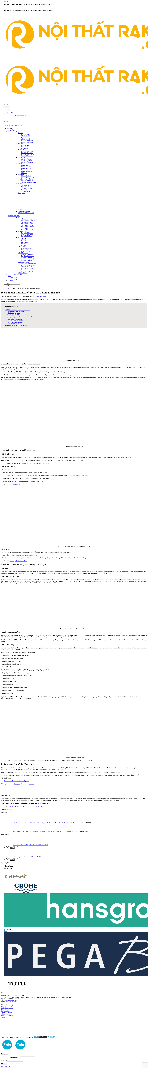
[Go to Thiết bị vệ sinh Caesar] (16, 882)
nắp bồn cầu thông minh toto (16, 655)
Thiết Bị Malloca (22, 273)
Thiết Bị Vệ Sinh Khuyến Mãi (26, 213)
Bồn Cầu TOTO (25, 136)
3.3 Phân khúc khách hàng (15, 320)
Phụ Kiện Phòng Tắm (24, 211)
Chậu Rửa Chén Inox (27, 271)
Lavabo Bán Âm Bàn (27, 171)
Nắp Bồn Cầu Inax (26, 159)
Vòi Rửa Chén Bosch (27, 230)
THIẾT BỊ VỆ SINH (13, 131)
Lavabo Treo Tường (26, 166)
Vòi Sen (20, 183)
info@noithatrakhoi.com (11, 1000)
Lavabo (20, 163)
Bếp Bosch (24, 245)
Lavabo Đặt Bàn (25, 165)
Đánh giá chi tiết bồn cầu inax (18, 561)
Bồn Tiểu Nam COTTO (27, 154)
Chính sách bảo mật (6, 1014)
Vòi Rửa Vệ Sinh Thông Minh (26, 179)
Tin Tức (9, 288)
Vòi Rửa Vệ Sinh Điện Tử (28, 182)
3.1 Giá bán (11, 317)
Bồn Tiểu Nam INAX (27, 151)
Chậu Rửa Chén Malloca (28, 265)
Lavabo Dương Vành (27, 168)
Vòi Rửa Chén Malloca (27, 226)
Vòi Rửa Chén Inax (26, 222)
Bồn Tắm (20, 143)
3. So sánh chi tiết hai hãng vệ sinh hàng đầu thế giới (19, 316)
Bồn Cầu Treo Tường (27, 142)
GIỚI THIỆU (11, 130)
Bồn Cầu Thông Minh (27, 140)
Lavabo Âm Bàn (25, 170)
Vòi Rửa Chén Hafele (27, 228)
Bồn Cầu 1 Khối (25, 137)
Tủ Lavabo (24, 173)
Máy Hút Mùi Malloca (27, 233)
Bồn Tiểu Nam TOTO (27, 153)
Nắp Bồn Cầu (21, 157)
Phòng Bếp (14, 279)
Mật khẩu (4, 1060)
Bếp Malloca (24, 242)
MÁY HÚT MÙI (22, 231)
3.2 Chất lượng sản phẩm (15, 319)
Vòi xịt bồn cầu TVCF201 (18, 463)
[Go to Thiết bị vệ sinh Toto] (17, 990)
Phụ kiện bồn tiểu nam (27, 156)
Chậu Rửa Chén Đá (26, 269)
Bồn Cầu (20, 133)
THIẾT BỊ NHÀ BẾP (14, 216)
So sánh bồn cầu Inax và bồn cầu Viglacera (16, 781)
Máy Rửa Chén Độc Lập (28, 260)
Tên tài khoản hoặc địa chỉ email (10, 1057)
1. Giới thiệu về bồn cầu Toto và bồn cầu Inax (17, 310)
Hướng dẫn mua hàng (7, 1009)
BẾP (19, 237)
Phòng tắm (17, 784)
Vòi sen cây (24, 190)
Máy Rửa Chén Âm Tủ (27, 259)
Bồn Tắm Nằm (25, 145)
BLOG (9, 276)
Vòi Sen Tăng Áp (26, 185)
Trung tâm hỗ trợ (5, 1011)
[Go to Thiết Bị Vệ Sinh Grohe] (26, 892)
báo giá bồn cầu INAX (67, 573)
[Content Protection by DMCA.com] (40, 1037)
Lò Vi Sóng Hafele (26, 250)
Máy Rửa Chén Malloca (27, 254)
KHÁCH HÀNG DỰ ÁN (15, 274)
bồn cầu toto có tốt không (17, 484)
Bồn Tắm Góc (25, 146)
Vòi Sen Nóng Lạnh (26, 188)
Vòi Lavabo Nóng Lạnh (27, 177)
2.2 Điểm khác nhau (13, 314)
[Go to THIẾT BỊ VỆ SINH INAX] (8, 931)
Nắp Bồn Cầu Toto (26, 160)
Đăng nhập (4, 1063)
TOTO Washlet (92, 367)
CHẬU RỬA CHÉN (23, 262)
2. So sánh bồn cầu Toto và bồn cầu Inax (16, 311)
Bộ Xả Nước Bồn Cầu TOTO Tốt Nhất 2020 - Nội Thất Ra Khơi (27, 806)
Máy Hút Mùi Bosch (26, 236)
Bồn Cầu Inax (25, 134)
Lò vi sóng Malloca (26, 248)
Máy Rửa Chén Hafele (27, 256)
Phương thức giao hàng (7, 1008)
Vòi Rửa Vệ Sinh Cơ (27, 180)
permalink (31, 784)
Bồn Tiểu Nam (22, 150)
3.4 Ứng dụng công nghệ (15, 322)
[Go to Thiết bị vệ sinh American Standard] (8, 868)
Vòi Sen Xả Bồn (25, 191)
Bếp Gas (23, 240)
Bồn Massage (25, 148)
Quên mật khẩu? (5, 1067)
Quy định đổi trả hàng (7, 1015)
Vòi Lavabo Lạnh (26, 176)
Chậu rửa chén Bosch (27, 268)
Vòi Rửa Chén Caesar (27, 223)
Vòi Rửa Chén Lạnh (26, 219)
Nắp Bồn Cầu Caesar (27, 162)
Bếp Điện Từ (24, 239)
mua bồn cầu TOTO (58, 768)
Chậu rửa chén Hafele (27, 266)
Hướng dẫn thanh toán (7, 1006)
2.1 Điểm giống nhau (14, 313)
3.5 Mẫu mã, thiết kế (14, 323)
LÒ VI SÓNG (22, 246)
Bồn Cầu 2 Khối (25, 139)
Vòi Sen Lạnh (25, 186)
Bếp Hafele (24, 243)
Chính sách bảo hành (6, 1012)
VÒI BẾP (20, 217)
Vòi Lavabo (21, 174)
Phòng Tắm (14, 277)
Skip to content (5, 1)
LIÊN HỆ (10, 280)
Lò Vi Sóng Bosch (26, 251)
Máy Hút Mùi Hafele (27, 234)
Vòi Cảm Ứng (22, 210)
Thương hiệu (21, 193)
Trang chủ (3, 288)
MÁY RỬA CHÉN (23, 253)
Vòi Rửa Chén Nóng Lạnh (28, 220)
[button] (8, 128)
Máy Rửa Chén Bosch (27, 257)
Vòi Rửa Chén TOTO (27, 225)
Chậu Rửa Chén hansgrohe (28, 263)
